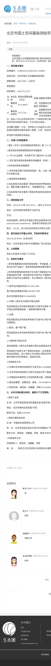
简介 (22, 627)
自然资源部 (45, 654)
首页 (15, 24)
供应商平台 (25, 635)
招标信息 (32, 24)
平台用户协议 (25, 631)
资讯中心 (23, 24)
